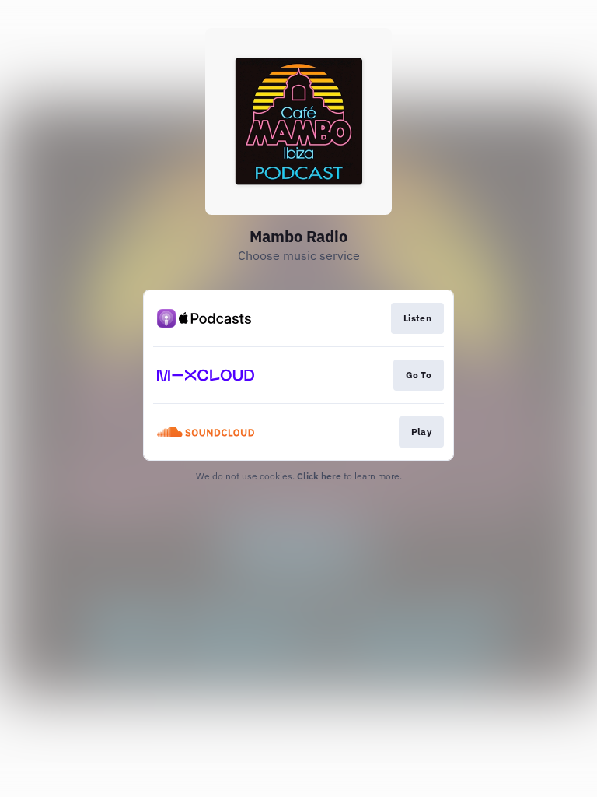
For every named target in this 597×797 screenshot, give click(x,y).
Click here (319, 476)
